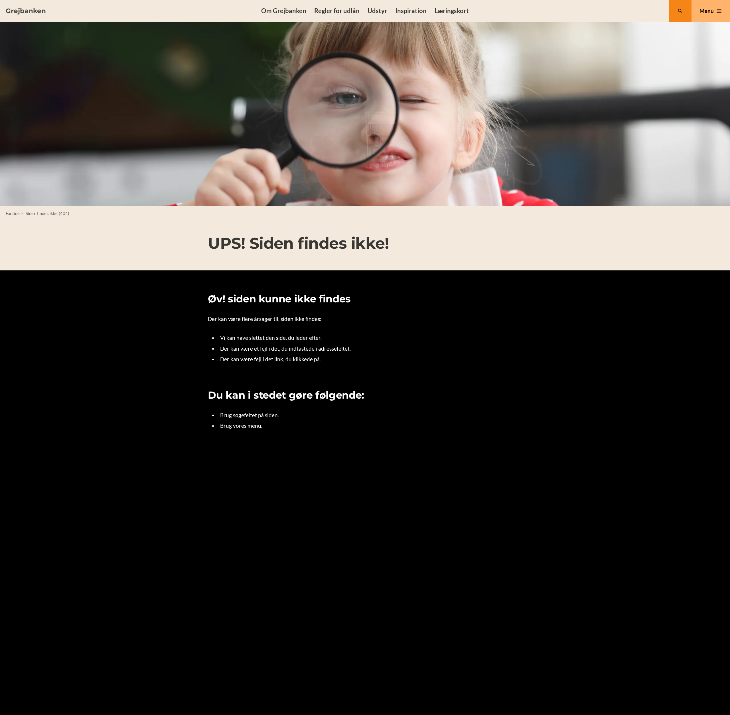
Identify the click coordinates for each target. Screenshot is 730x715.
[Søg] (680, 11)
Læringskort (452, 11)
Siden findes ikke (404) (47, 213)
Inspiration (411, 11)
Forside (13, 213)
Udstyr (377, 11)
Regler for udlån (337, 11)
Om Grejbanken (283, 11)
